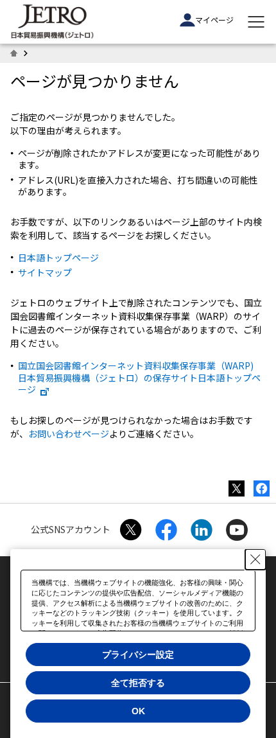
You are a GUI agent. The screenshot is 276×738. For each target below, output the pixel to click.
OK (138, 711)
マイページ (214, 19)
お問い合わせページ (68, 433)
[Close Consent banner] (255, 559)
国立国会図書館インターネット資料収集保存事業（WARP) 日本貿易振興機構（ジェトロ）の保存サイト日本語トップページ (139, 377)
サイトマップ (45, 272)
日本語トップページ (58, 257)
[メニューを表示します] (256, 21)
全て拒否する (138, 683)
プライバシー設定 (138, 654)
